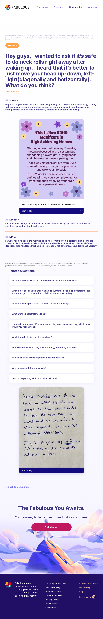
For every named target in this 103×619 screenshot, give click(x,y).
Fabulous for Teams (88, 583)
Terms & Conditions (54, 595)
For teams (42, 7)
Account (93, 7)
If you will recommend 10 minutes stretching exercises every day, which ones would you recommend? (51, 325)
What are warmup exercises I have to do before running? (40, 303)
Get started (51, 527)
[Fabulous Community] (17, 7)
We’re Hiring (85, 587)
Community (75, 7)
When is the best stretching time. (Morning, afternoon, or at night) (44, 347)
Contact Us (50, 607)
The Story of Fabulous (55, 583)
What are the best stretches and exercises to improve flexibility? (44, 280)
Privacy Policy (51, 599)
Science (58, 7)
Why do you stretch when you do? (29, 368)
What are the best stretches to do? (29, 314)
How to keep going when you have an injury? (34, 378)
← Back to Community (17, 487)
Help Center (51, 603)
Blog (81, 591)
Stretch (20, 36)
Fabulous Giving (52, 587)
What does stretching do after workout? (32, 337)
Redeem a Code (53, 591)
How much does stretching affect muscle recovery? (38, 357)
